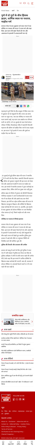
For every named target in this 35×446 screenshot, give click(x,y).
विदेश (5, 411)
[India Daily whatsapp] (28, 106)
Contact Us (4, 424)
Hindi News (5, 11)
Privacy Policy (21, 427)
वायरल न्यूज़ (29, 411)
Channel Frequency (7, 434)
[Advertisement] (17, 54)
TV (31, 78)
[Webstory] (24, 3)
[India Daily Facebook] (21, 106)
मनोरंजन (14, 411)
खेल (10, 411)
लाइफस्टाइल (21, 411)
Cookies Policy (25, 424)
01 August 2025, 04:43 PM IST (14, 79)
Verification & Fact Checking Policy (12, 432)
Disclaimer (12, 422)
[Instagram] (20, 399)
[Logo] (5, 398)
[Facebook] (13, 399)
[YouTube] (23, 399)
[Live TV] (21, 3)
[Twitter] (17, 399)
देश (18, 11)
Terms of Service (6, 429)
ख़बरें (13, 11)
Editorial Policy (14, 424)
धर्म (2, 414)
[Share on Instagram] (25, 106)
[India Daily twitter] (18, 106)
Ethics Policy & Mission (8, 427)
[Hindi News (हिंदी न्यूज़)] (4, 3)
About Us (4, 422)
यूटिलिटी (7, 414)
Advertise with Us (22, 422)
